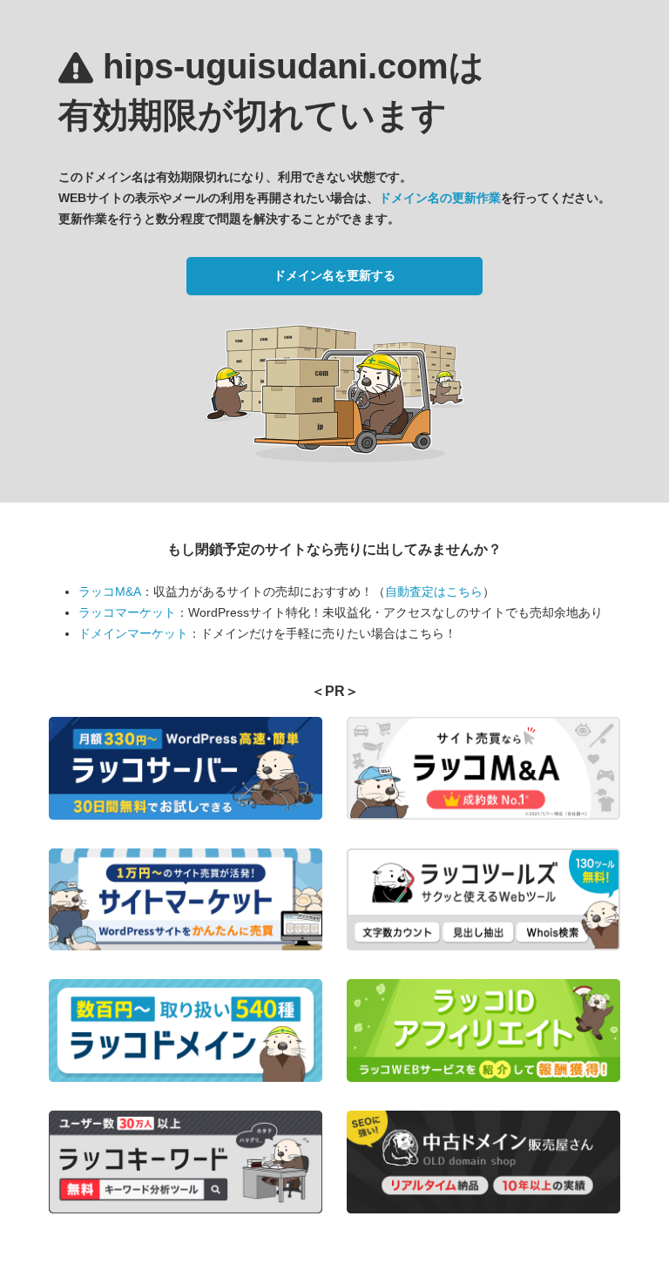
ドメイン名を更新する (334, 275)
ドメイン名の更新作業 (440, 198)
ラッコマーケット (127, 612)
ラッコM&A (109, 591)
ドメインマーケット (133, 633)
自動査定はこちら (434, 591)
